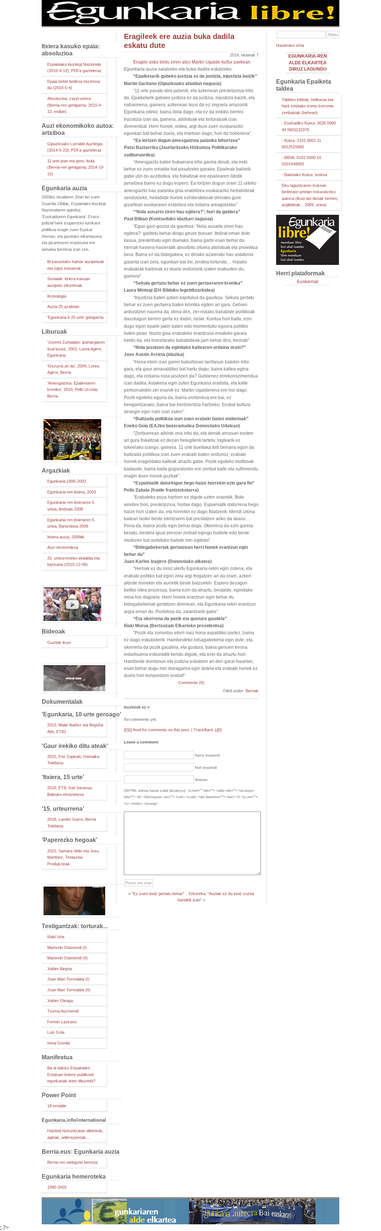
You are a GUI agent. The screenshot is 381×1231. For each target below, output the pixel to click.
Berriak (252, 691)
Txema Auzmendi (63, 1011)
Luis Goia (55, 1032)
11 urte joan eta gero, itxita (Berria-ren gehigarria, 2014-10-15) (76, 167)
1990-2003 (57, 1187)
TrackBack (207, 730)
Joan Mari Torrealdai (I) (68, 979)
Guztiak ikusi (59, 642)
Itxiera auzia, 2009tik (65, 537)
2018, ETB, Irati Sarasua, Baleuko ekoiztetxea (70, 791)
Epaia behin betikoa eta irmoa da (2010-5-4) (73, 84)
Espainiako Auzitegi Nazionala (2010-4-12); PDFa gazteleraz (74, 67)
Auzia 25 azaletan (63, 306)
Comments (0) (191, 682)
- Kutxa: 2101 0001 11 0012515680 (301, 143)
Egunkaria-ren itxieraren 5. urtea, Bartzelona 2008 (71, 523)
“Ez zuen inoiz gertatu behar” (158, 893)
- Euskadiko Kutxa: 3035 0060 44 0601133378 (309, 126)
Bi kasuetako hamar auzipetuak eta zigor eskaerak (75, 265)
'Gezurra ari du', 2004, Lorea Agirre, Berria (73, 369)
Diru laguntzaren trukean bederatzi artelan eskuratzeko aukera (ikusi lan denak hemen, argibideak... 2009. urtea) (310, 195)
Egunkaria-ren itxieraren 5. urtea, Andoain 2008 (71, 505)
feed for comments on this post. (157, 730)
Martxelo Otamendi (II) (67, 958)
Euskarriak (307, 281)
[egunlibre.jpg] (190, 24)
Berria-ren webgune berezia (72, 1162)
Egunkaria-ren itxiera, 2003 (71, 492)
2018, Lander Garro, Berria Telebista (71, 822)
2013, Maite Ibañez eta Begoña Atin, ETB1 (75, 728)
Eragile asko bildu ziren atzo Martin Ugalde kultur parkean (191, 62)
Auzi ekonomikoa (62, 547)
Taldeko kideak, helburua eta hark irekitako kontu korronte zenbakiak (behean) (308, 106)
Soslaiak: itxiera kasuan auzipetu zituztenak (68, 282)
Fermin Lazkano (62, 1022)
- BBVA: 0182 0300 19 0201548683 (301, 160)
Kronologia (56, 296)
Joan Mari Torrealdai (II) (68, 990)
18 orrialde (56, 1106)
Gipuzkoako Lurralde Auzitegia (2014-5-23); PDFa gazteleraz (74, 147)
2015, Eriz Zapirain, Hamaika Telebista (73, 759)
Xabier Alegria (59, 968)
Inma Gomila (58, 1043)
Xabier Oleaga (60, 1000)
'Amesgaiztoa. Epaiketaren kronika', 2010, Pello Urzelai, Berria (72, 389)
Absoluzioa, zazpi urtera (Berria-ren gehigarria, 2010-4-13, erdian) (74, 105)
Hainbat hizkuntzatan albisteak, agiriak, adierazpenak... (75, 1134)
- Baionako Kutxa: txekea (304, 174)
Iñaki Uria (55, 936)
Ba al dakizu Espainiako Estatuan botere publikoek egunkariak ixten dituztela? (71, 1074)
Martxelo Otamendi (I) (67, 947)
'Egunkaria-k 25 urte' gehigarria (75, 317)
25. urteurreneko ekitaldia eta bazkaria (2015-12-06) (73, 561)
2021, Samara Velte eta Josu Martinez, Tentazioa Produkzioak (73, 857)
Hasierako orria (290, 45)
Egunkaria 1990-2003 (66, 481)
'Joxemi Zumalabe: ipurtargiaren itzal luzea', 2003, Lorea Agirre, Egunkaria (76, 348)
